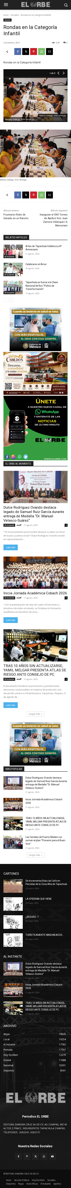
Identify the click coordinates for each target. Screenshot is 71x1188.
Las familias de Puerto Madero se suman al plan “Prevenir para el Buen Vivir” (45, 840)
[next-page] (11, 300)
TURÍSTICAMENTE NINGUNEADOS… (45, 935)
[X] (25, 51)
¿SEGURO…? (32, 916)
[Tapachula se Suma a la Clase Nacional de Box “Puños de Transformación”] (13, 287)
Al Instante (9, 256)
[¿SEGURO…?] (13, 922)
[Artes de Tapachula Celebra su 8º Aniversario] (13, 251)
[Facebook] (17, 51)
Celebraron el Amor (36, 264)
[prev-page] (5, 300)
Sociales (15, 15)
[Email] (49, 51)
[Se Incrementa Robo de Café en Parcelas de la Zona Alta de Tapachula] (13, 886)
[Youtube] (52, 1156)
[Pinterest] (33, 51)
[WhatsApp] (41, 51)
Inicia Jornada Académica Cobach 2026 (35, 593)
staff (19, 525)
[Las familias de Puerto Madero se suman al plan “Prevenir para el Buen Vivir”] (13, 842)
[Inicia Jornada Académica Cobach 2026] (35, 573)
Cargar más (34, 713)
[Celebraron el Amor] (13, 269)
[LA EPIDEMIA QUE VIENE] (13, 904)
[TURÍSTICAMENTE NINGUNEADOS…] (13, 940)
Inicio (6, 15)
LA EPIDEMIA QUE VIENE (39, 898)
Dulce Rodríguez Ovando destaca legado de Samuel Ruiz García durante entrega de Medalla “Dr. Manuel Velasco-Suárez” (33, 514)
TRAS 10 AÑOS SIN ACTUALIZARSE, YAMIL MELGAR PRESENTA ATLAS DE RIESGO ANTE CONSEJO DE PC (34, 670)
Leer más (10, 547)
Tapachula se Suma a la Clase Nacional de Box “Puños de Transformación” (42, 285)
